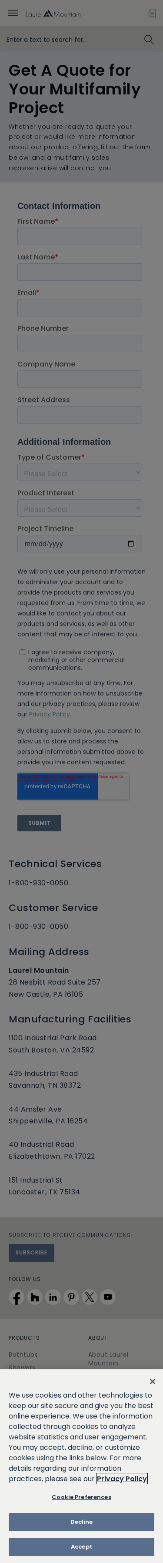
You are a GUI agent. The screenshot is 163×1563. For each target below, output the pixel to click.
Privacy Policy (122, 1479)
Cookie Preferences (81, 1497)
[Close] (152, 1381)
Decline (81, 1522)
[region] (81, 1466)
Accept (81, 1547)
